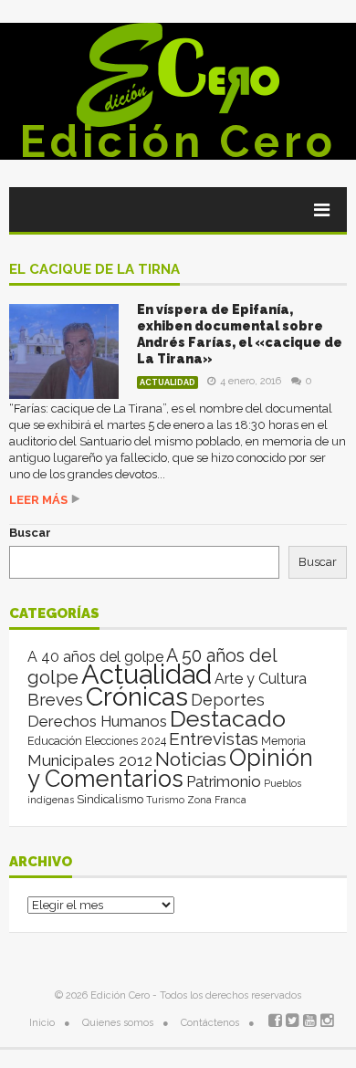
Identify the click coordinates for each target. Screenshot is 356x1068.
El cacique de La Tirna (94, 270)
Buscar (30, 532)
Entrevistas (213, 738)
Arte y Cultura (261, 678)
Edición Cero (178, 141)
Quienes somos (117, 1023)
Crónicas (137, 696)
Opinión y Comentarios (170, 768)
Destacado (228, 718)
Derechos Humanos (97, 721)
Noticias (190, 759)
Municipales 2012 (89, 760)
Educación (54, 741)
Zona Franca (216, 799)
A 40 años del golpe (95, 656)
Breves (55, 699)
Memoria (283, 741)
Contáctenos (210, 1023)
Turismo (165, 799)
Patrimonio (223, 781)
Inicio (42, 1023)
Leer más (38, 500)
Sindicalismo (110, 799)
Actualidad (167, 382)
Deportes (228, 699)
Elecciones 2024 (125, 741)
